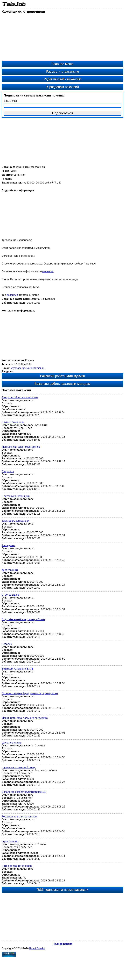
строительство (10, 841)
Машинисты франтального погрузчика (25, 718)
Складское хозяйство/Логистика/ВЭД (24, 792)
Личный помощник (13, 422)
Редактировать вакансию (63, 79)
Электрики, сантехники (15, 520)
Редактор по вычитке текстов (19, 816)
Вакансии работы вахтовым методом (62, 383)
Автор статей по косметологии (20, 397)
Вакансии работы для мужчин (62, 376)
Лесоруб (7, 644)
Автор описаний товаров (17, 865)
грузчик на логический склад (18, 767)
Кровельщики (10, 570)
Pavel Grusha (37, 948)
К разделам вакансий (62, 87)
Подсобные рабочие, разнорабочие (23, 619)
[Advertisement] (62, 38)
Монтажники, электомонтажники (21, 446)
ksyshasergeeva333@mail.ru (27, 368)
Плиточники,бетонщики (16, 496)
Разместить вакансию (62, 71)
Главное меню (62, 64)
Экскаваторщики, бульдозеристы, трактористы (30, 693)
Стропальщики (11, 594)
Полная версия (62, 944)
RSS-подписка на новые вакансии (62, 889)
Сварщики (8, 471)
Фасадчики (8, 545)
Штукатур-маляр (11, 742)
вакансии (48, 271)
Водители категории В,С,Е (17, 668)
